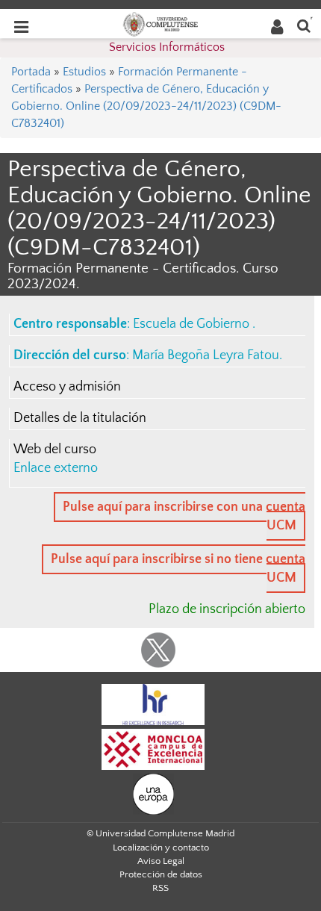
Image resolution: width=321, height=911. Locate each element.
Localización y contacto (161, 847)
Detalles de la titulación (79, 418)
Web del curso (54, 449)
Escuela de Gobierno (192, 324)
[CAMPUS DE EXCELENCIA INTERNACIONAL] (153, 748)
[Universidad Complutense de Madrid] (160, 23)
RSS (160, 888)
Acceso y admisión (67, 386)
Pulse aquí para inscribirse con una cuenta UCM (184, 516)
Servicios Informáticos (167, 47)
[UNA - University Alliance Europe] (153, 793)
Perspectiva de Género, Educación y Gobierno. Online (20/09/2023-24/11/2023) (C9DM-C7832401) (146, 106)
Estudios (84, 71)
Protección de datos (160, 874)
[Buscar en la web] (304, 25)
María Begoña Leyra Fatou (205, 355)
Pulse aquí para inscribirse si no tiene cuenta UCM (178, 568)
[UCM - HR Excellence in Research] (153, 703)
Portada (31, 71)
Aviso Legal (160, 861)
